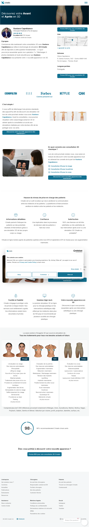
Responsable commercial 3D (39, 484)
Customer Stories (35, 492)
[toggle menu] (86, 2)
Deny (19, 274)
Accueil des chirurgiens (37, 482)
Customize (43, 274)
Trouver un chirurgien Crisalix (68, 484)
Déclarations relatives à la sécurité (41, 508)
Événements (5, 492)
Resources (4, 495)
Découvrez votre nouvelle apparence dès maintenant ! (21, 132)
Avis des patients (35, 490)
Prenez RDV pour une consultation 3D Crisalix (72, 29)
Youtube (61, 508)
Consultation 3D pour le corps (61, 172)
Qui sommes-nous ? (7, 482)
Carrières (4, 484)
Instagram (62, 503)
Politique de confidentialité (38, 506)
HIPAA (32, 511)
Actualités (4, 487)
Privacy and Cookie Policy (27, 262)
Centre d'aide (5, 506)
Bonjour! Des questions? (72, 520)
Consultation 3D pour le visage (61, 166)
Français (22, 519)
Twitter (61, 506)
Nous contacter (6, 503)
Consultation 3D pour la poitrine (62, 169)
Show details (75, 269)
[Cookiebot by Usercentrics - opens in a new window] (74, 251)
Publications (5, 490)
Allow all (70, 274)
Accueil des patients (65, 482)
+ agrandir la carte (63, 48)
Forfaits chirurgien (36, 487)
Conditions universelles (37, 503)
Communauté (63, 487)
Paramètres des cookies (37, 513)
